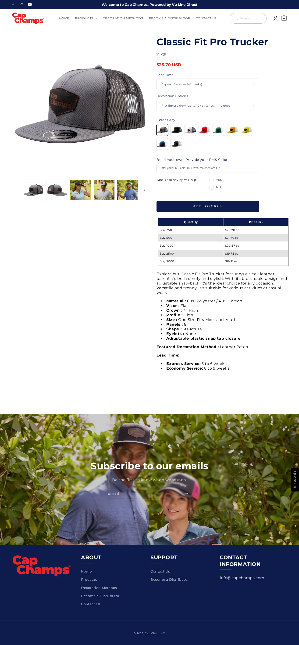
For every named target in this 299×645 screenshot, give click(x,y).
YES (219, 179)
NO (218, 187)
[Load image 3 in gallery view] (80, 190)
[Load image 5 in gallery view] (127, 190)
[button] (86, 18)
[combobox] (248, 18)
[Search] (261, 18)
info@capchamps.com (242, 578)
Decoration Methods (99, 588)
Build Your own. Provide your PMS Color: (192, 160)
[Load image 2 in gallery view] (57, 190)
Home (86, 571)
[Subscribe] (186, 493)
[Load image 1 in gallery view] (33, 190)
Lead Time (165, 75)
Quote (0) (295, 479)
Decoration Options (172, 96)
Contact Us (91, 604)
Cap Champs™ (155, 633)
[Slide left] (17, 190)
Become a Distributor (100, 596)
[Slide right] (144, 190)
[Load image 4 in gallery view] (103, 190)
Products (89, 579)
